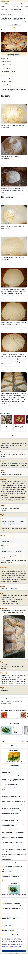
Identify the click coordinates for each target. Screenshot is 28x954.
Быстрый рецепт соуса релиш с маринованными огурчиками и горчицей (14, 895)
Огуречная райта (8, 925)
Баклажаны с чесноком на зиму (10, 846)
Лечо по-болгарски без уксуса (10, 829)
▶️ (14, 27)
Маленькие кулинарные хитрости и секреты (14, 769)
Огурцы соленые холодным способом (13, 866)
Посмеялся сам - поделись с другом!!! (12, 805)
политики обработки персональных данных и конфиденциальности (12, 946)
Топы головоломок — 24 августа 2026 (12, 842)
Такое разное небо (7, 793)
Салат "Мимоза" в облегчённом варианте (13, 801)
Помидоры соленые (8, 880)
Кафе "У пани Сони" (7, 859)
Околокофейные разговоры (10, 784)
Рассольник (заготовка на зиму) (10, 813)
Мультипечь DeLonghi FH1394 (10, 820)
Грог (4, 913)
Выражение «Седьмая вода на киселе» (14, 934)
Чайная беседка (6, 772)
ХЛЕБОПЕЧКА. (5, 1)
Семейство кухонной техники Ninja (11, 776)
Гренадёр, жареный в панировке (14, 761)
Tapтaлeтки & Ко (6, 817)
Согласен (14, 951)
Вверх (2, 696)
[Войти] (12, 1)
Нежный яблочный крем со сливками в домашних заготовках (13, 929)
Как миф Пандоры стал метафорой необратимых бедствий (12, 917)
